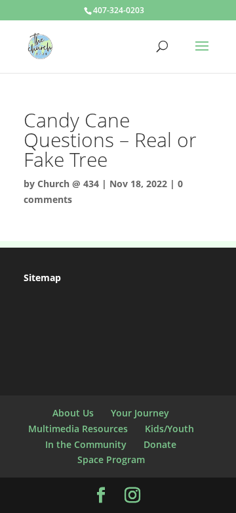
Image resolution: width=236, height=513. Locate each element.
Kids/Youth (169, 428)
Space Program (111, 459)
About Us (73, 413)
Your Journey (140, 413)
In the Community (86, 444)
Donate (160, 444)
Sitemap (42, 277)
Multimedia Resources (78, 428)
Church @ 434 (68, 183)
